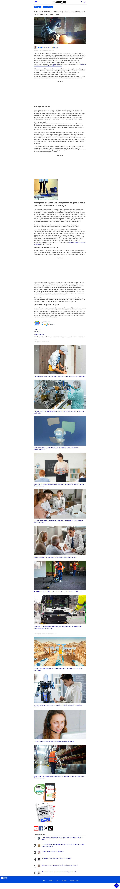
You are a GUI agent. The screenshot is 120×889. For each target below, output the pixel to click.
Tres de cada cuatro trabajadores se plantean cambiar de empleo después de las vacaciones (58, 669)
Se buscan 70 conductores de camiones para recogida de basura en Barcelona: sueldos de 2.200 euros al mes (58, 627)
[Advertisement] (60, 93)
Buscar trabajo (48, 7)
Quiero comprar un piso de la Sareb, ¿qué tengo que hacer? (60, 865)
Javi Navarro (48, 47)
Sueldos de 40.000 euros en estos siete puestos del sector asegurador (55, 557)
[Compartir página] (84, 2)
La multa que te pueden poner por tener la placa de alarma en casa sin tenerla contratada (63, 845)
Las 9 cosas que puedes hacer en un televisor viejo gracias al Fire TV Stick (62, 838)
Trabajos (37, 7)
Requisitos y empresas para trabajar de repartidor (56, 858)
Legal (57, 880)
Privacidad (64, 880)
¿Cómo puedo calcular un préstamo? (53, 851)
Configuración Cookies (74, 880)
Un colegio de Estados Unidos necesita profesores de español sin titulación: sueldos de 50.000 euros (59, 485)
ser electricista (56, 64)
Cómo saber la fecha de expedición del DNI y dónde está (59, 872)
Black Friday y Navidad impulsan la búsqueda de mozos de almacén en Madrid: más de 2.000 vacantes (59, 777)
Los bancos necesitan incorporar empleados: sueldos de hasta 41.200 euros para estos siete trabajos (58, 521)
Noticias (37, 329)
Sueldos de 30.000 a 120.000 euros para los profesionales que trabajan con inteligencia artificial (56, 448)
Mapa (44, 880)
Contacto (50, 880)
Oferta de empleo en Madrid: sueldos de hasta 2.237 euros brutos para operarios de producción (59, 412)
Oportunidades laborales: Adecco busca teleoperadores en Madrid (54, 741)
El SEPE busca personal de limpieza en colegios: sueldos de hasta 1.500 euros (58, 592)
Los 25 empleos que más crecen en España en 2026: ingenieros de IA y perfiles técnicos (58, 706)
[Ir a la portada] (59, 2)
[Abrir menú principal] (36, 2)
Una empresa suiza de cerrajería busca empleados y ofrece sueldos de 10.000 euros (59, 376)
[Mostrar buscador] (81, 2)
